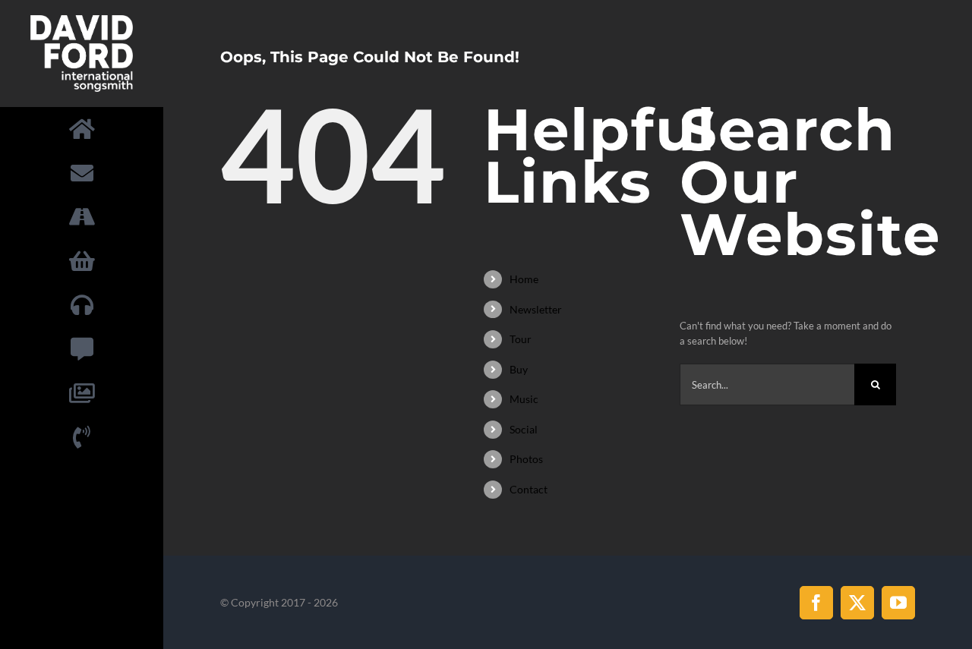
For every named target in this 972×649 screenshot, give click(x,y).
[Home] (81, 129)
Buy (519, 369)
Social (524, 429)
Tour (521, 338)
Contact (529, 489)
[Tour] (81, 218)
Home (524, 279)
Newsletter (536, 309)
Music (524, 398)
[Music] (81, 306)
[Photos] (81, 394)
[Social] (81, 350)
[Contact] (81, 438)
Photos (526, 458)
